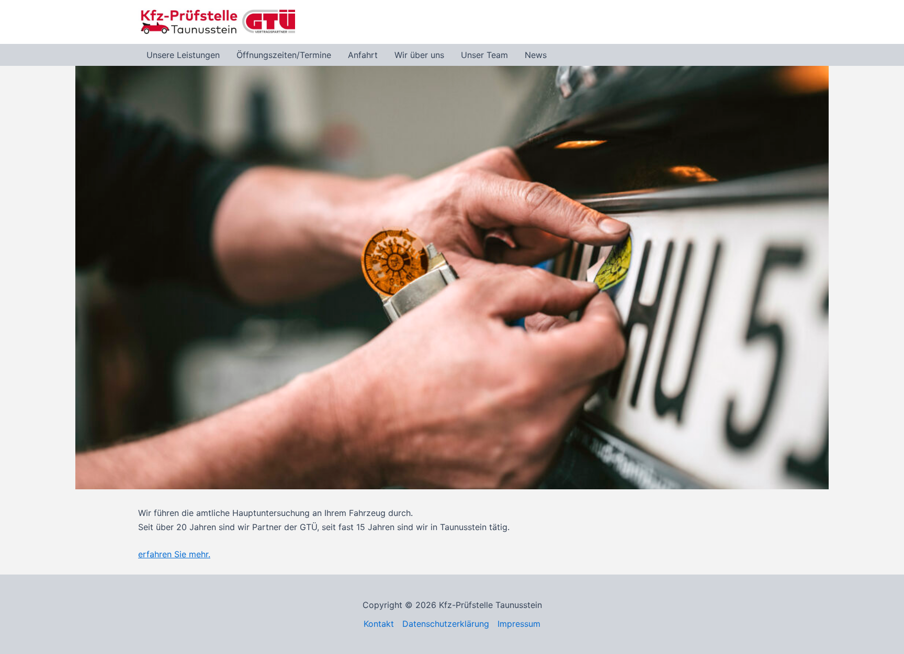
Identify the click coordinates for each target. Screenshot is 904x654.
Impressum (519, 623)
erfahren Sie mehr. (174, 554)
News (536, 55)
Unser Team (484, 55)
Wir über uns (419, 55)
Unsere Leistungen (183, 55)
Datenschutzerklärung (445, 623)
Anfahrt (363, 55)
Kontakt (379, 623)
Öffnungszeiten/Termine (283, 55)
